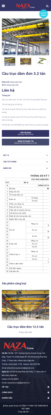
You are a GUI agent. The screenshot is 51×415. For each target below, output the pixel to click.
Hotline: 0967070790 (31, 364)
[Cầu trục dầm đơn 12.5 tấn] (25, 305)
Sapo (31, 412)
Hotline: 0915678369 (10, 379)
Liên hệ (44, 13)
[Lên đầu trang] (45, 403)
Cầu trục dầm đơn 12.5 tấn (25, 327)
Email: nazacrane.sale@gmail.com (16, 383)
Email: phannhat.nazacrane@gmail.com (18, 368)
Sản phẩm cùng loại (14, 283)
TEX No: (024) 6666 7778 (12, 364)
